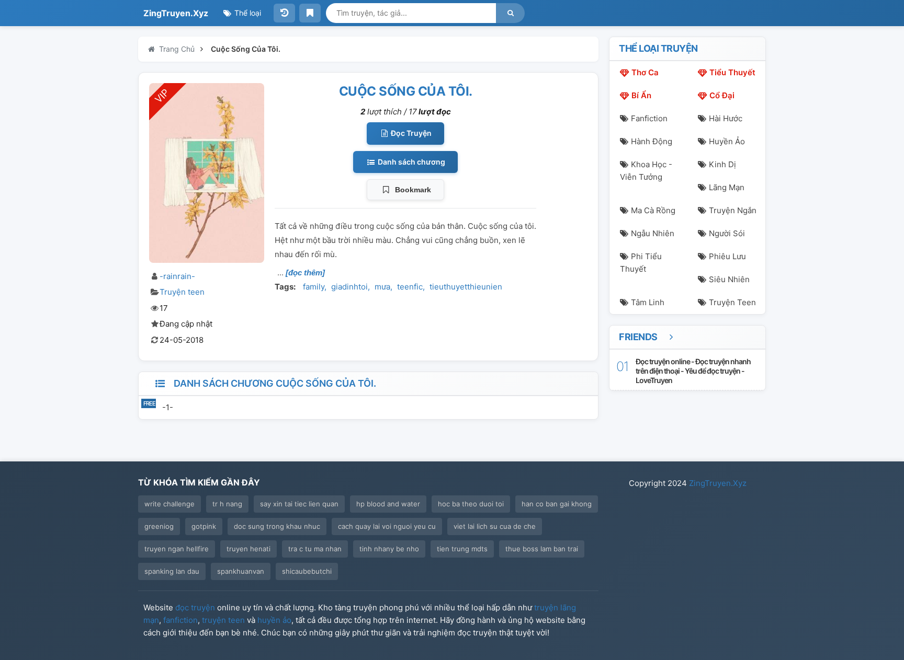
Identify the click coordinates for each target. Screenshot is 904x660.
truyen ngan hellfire (176, 549)
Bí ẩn (641, 95)
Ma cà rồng (653, 210)
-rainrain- (177, 276)
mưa (382, 287)
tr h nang (227, 504)
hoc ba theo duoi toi (471, 504)
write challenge (169, 504)
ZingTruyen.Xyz (175, 13)
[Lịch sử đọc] (284, 13)
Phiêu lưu (727, 256)
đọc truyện (195, 607)
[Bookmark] (310, 13)
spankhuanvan (240, 571)
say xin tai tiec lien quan (299, 504)
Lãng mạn (726, 187)
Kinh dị (722, 164)
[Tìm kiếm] (510, 13)
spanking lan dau (171, 571)
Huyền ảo (727, 141)
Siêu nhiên (729, 279)
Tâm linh (647, 302)
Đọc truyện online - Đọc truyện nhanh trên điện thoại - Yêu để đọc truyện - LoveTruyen (693, 371)
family (313, 287)
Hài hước (725, 118)
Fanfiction (649, 118)
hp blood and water (388, 504)
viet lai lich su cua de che (495, 526)
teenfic (410, 287)
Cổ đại (721, 95)
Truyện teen (182, 292)
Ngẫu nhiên (652, 233)
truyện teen (223, 620)
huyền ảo (274, 620)
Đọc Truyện (410, 133)
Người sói (727, 233)
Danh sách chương (410, 161)
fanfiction (180, 620)
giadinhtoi (349, 287)
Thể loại (246, 12)
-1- (167, 407)
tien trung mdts (462, 549)
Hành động (651, 141)
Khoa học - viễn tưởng (646, 170)
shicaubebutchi (307, 571)
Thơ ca (645, 72)
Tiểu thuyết (732, 72)
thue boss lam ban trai (541, 549)
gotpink (203, 526)
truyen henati (248, 549)
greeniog (159, 526)
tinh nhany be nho (389, 549)
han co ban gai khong (557, 504)
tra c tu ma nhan (315, 549)
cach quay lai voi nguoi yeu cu (387, 526)
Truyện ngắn (732, 210)
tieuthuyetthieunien (466, 287)
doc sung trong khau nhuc (277, 526)
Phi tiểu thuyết (641, 262)
